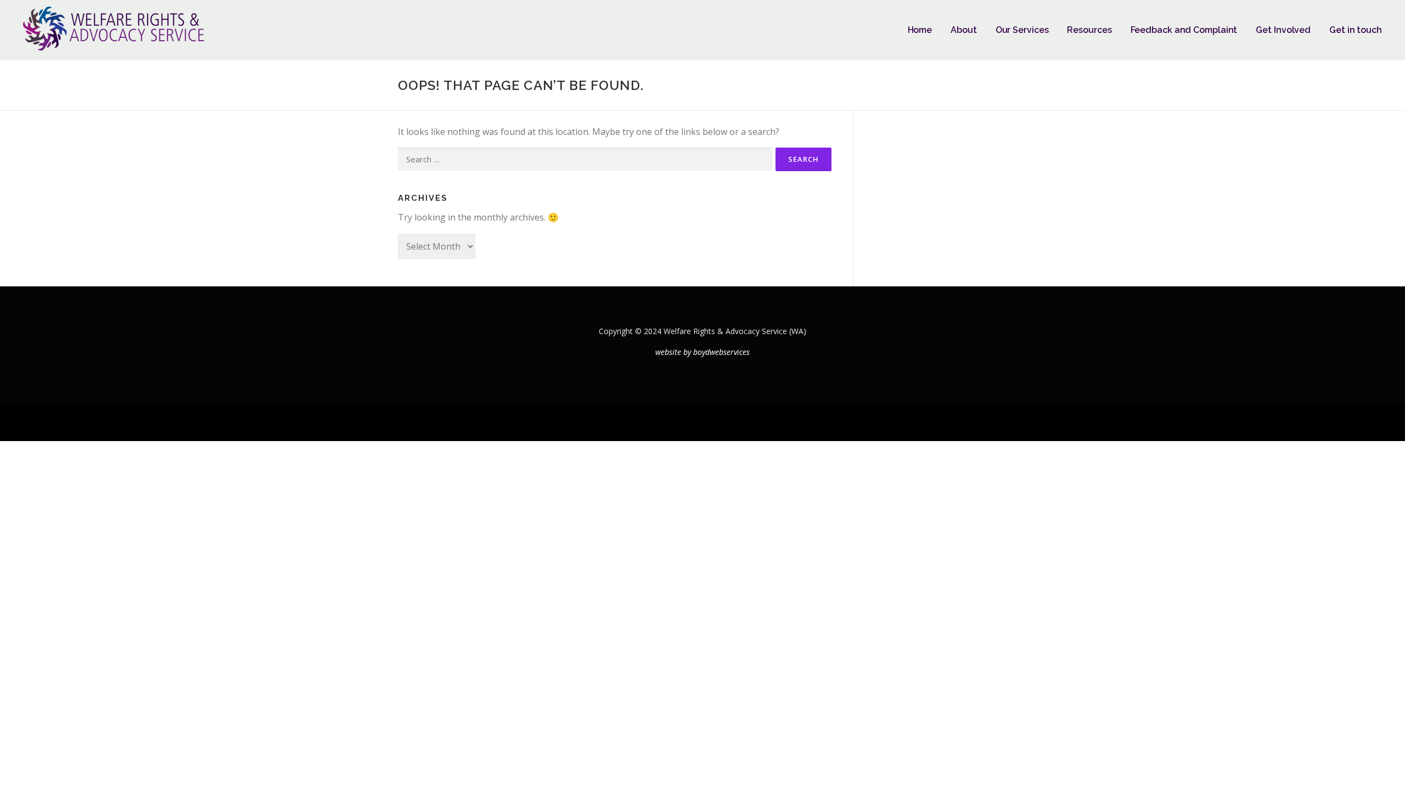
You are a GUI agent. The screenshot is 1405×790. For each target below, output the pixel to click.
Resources (1089, 30)
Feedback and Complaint (1184, 30)
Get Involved (1283, 30)
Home (920, 30)
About (964, 30)
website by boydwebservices (702, 352)
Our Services (1022, 30)
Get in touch (1355, 30)
